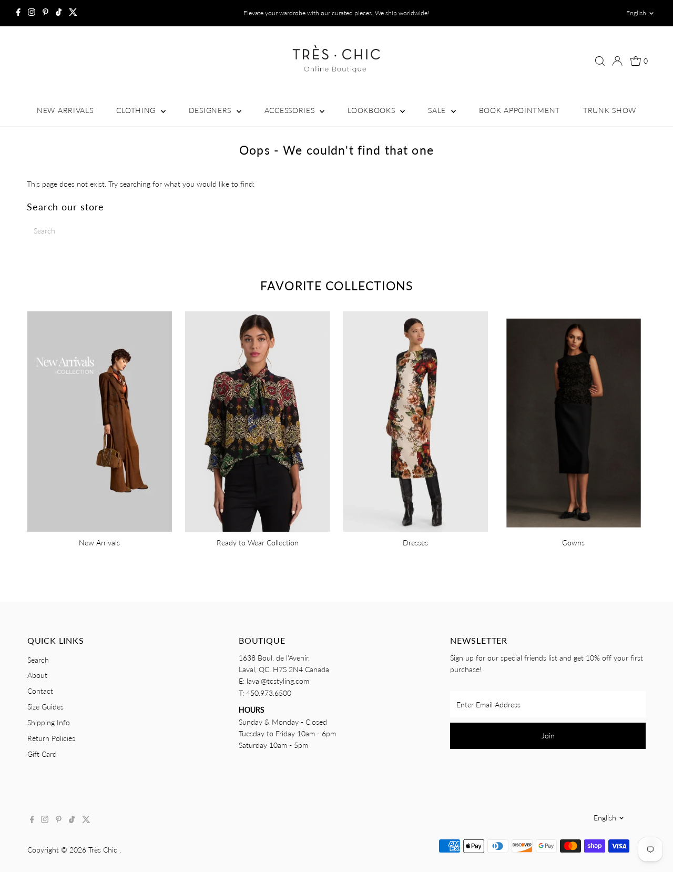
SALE (438, 110)
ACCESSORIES (290, 110)
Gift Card (42, 753)
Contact (40, 690)
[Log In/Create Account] (617, 61)
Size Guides (45, 706)
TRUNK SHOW (609, 110)
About (37, 675)
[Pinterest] (45, 13)
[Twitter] (73, 13)
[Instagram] (31, 13)
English (636, 13)
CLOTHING (137, 110)
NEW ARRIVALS (65, 110)
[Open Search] (600, 61)
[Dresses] (415, 420)
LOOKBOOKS (372, 110)
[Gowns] (573, 420)
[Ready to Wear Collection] (257, 420)
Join (548, 735)
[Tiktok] (58, 13)
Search (38, 659)
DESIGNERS (211, 110)
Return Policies (51, 738)
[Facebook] (18, 13)
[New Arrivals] (99, 420)
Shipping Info (48, 722)
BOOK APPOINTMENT (519, 110)
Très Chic (103, 849)
